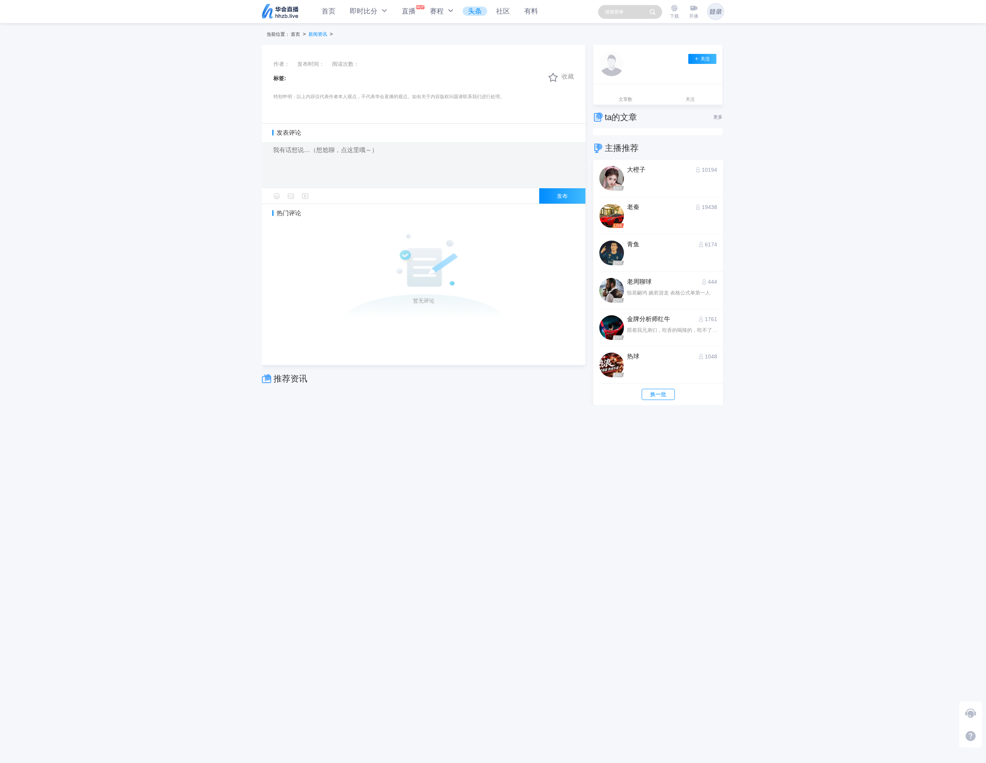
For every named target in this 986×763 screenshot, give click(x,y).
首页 (328, 11)
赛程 (438, 11)
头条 (475, 11)
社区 (503, 11)
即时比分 (364, 11)
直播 (409, 11)
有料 (531, 11)
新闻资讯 (318, 34)
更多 (718, 117)
